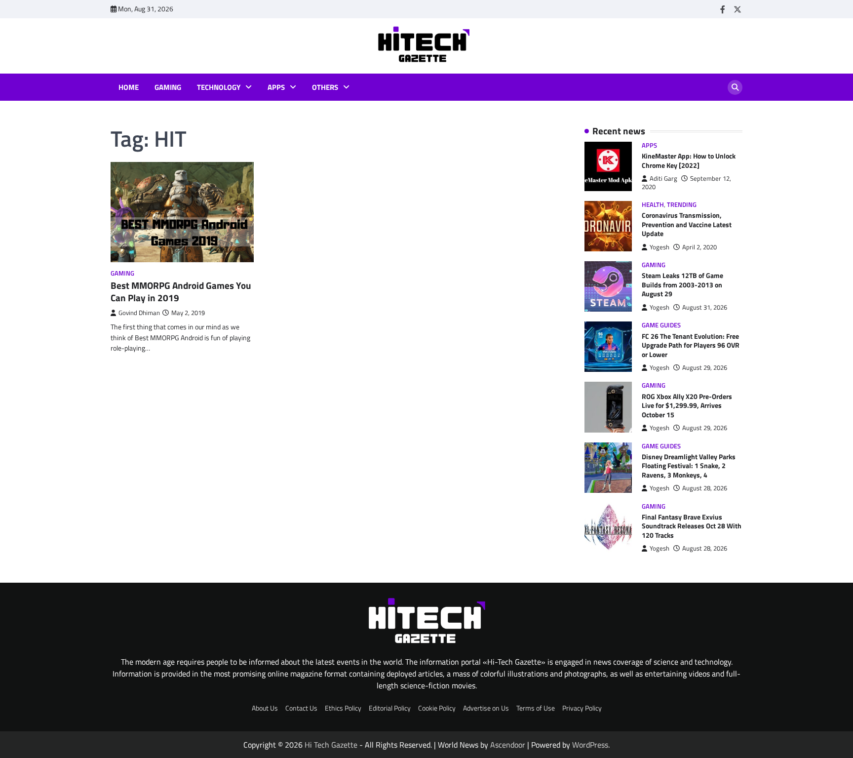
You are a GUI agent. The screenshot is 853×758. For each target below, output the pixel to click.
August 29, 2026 (704, 367)
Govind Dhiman (139, 313)
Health (653, 204)
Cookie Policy (437, 708)
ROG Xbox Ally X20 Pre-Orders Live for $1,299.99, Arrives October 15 (687, 405)
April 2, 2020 (699, 247)
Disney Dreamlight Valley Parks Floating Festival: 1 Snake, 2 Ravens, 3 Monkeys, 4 (689, 465)
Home (128, 87)
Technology (218, 87)
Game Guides (661, 325)
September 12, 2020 (686, 182)
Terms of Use (535, 708)
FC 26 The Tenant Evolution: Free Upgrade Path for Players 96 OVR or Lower (690, 345)
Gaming (168, 87)
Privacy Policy (582, 708)
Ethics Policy (343, 708)
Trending (682, 204)
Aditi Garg (663, 178)
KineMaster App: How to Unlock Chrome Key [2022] (689, 161)
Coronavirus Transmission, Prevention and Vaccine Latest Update (687, 224)
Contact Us (301, 708)
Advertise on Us (486, 708)
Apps (276, 87)
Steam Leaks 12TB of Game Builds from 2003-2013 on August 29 (682, 284)
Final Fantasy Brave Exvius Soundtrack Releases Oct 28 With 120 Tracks (691, 526)
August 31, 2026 (704, 307)
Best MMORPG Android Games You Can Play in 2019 (181, 291)
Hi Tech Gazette (331, 745)
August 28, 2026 (704, 488)
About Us (265, 708)
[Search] (735, 87)
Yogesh (659, 247)
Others (325, 87)
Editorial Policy (390, 708)
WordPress (590, 745)
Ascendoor (507, 745)
